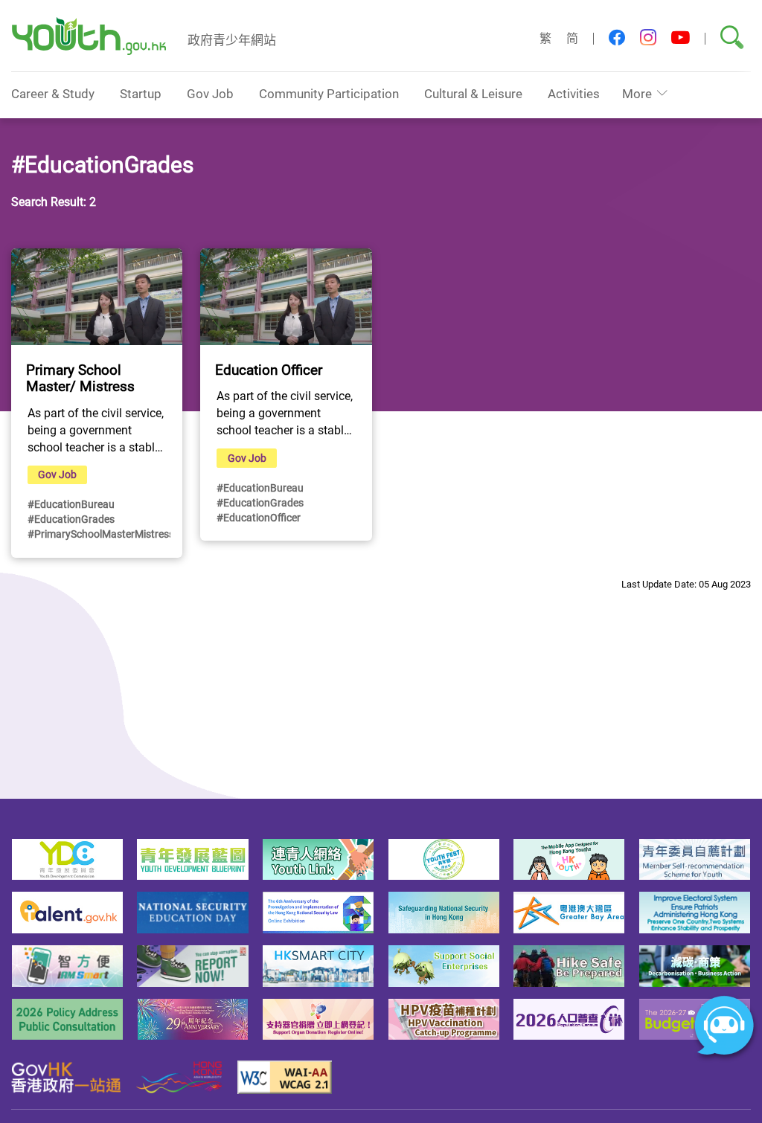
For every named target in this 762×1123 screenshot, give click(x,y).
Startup (140, 93)
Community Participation (329, 93)
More (637, 93)
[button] (617, 38)
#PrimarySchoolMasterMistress (101, 534)
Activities (574, 93)
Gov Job (210, 93)
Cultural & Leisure (473, 93)
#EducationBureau (71, 504)
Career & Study (53, 93)
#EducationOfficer (259, 517)
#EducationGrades (71, 519)
